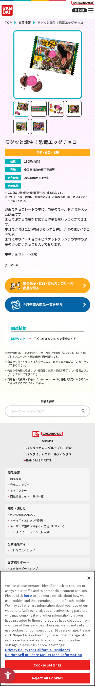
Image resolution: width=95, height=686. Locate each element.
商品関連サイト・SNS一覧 (27, 496)
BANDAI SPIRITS (38, 460)
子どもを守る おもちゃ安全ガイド (54, 339)
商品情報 (24, 22)
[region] (47, 628)
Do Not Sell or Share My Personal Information (43, 654)
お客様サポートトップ (24, 568)
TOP (8, 22)
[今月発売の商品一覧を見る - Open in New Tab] (47, 304)
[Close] (88, 578)
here (28, 595)
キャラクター (18, 490)
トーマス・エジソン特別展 (27, 520)
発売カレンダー (20, 485)
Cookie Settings (47, 665)
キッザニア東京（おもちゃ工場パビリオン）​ (38, 526)
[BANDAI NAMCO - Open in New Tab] (52, 434)
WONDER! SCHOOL (22, 514)
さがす (82, 411)
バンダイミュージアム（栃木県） (31, 532)
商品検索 (15, 479)
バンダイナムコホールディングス (49, 454)
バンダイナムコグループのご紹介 (49, 448)
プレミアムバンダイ (22, 550)
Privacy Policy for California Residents (37, 649)
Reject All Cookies (47, 678)
